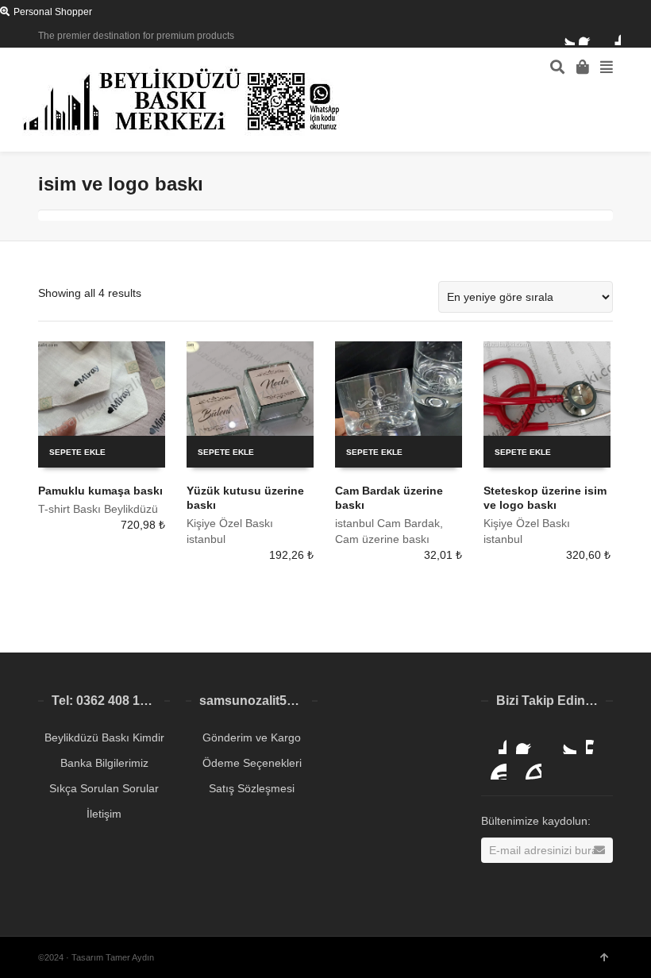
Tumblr (528, 767)
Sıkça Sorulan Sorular (104, 788)
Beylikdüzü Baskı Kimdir (104, 737)
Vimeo (598, 741)
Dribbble (611, 35)
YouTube (494, 767)
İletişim (104, 813)
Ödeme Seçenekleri (252, 763)
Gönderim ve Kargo (251, 737)
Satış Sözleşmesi (252, 788)
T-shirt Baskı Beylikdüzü (98, 508)
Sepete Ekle (77, 452)
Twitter (565, 35)
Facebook (588, 35)
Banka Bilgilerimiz (104, 763)
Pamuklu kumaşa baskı (100, 490)
